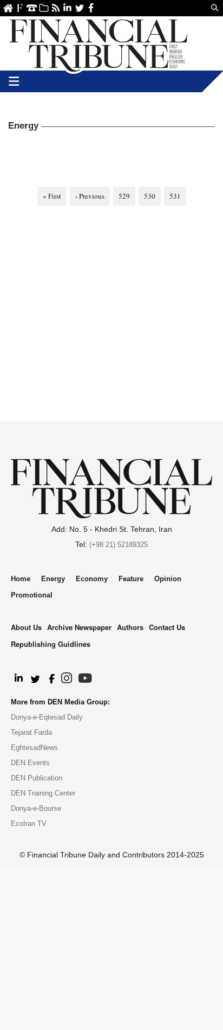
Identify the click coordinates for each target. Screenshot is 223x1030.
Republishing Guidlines (50, 644)
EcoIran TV (29, 823)
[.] (18, 678)
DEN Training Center (43, 793)
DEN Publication (36, 778)
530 (149, 196)
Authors (130, 627)
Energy (53, 579)
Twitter (79, 8)
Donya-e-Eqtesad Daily (47, 717)
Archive (43, 8)
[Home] (98, 43)
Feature (131, 579)
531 (175, 196)
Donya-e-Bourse (36, 808)
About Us (20, 8)
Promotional (32, 595)
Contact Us (31, 8)
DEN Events (30, 763)
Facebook (91, 8)
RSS (55, 8)
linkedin (67, 8)
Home (8, 8)
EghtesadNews (34, 747)
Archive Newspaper (79, 627)
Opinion (167, 579)
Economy (92, 579)
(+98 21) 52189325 (118, 545)
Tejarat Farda (31, 732)
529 (124, 196)
